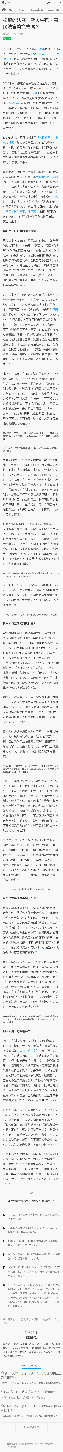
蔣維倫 (6, 34)
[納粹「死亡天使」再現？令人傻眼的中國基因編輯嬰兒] (31, 1375)
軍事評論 (53, 10)
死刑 (36, 1319)
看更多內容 (33, 1427)
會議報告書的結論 (47, 177)
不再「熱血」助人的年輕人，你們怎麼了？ (25, 1397)
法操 (22, 1050)
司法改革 (12, 1319)
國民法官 (26, 1319)
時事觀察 (37, 10)
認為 (14, 103)
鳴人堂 (32, 1050)
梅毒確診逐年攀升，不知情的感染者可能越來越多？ (30, 1416)
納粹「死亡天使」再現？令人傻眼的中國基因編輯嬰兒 (31, 1383)
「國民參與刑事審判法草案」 (21, 211)
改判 (34, 93)
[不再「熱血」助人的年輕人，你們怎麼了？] (31, 1392)
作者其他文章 (31, 1365)
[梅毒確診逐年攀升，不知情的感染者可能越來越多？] (31, 1408)
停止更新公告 (18, 10)
